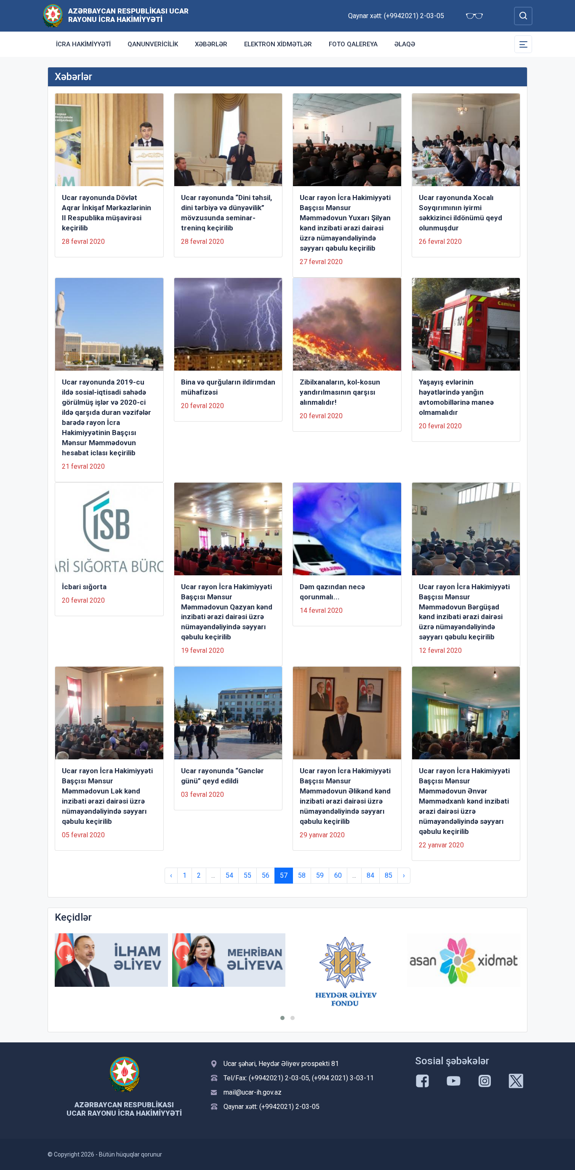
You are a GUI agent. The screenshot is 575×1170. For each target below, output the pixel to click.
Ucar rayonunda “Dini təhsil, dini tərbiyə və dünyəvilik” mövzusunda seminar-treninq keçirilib (226, 212)
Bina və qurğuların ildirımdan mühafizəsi (228, 387)
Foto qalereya (353, 44)
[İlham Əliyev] (111, 960)
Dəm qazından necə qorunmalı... (332, 591)
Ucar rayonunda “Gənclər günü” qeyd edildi (222, 776)
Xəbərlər (211, 44)
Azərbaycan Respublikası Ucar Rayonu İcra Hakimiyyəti (128, 15)
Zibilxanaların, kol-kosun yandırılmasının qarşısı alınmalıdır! (340, 392)
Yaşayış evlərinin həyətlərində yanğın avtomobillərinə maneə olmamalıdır (456, 397)
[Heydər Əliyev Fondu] (346, 971)
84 (370, 875)
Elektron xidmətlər (278, 44)
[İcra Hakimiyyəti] (53, 15)
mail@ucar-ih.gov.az (253, 1092)
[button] (282, 1018)
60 (338, 875)
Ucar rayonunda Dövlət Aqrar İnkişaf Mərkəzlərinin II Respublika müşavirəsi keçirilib (106, 212)
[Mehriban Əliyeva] (228, 960)
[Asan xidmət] (463, 960)
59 (320, 875)
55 (247, 875)
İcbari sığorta (84, 586)
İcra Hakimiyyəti (83, 44)
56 (265, 875)
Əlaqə (404, 44)
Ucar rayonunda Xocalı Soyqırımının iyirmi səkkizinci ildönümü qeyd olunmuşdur (460, 212)
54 (229, 875)
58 (302, 875)
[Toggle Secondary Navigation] (523, 44)
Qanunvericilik (153, 44)
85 (388, 875)
